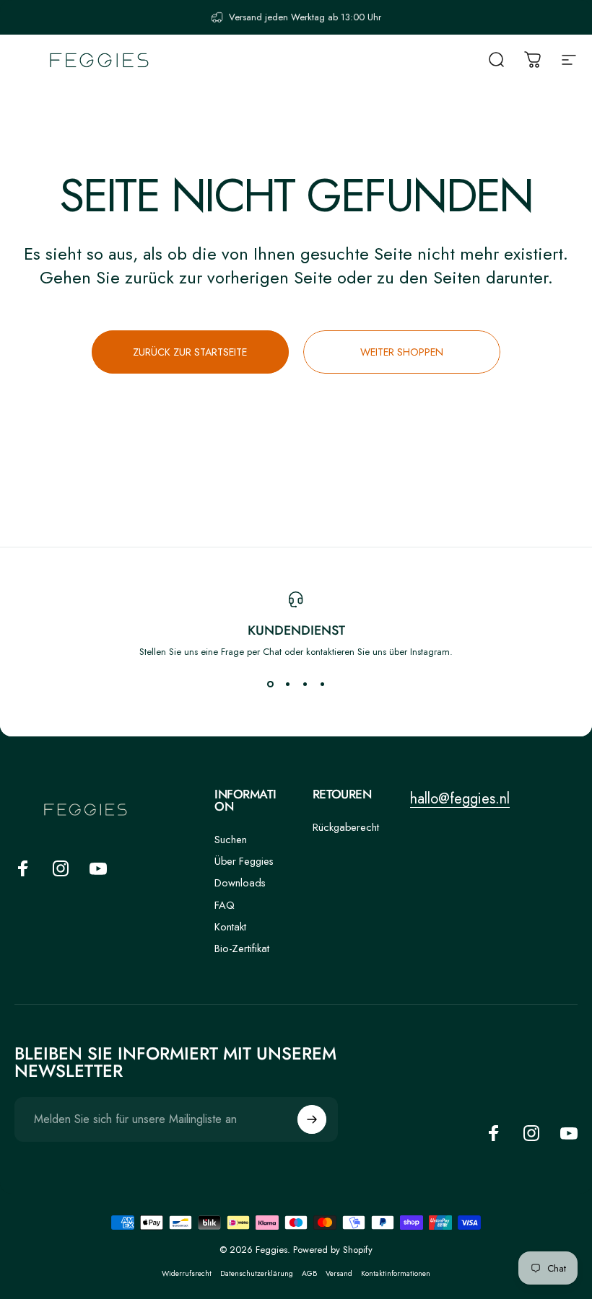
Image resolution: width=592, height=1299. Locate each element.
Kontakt (230, 926)
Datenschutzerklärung (256, 1273)
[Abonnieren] (311, 1119)
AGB (309, 1273)
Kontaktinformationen (395, 1273)
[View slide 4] (322, 684)
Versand (339, 1273)
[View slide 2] (287, 684)
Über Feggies (244, 861)
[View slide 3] (304, 684)
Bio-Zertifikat (241, 948)
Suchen (230, 839)
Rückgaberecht (346, 827)
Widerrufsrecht (187, 1273)
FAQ (224, 905)
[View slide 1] (270, 684)
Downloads (240, 882)
